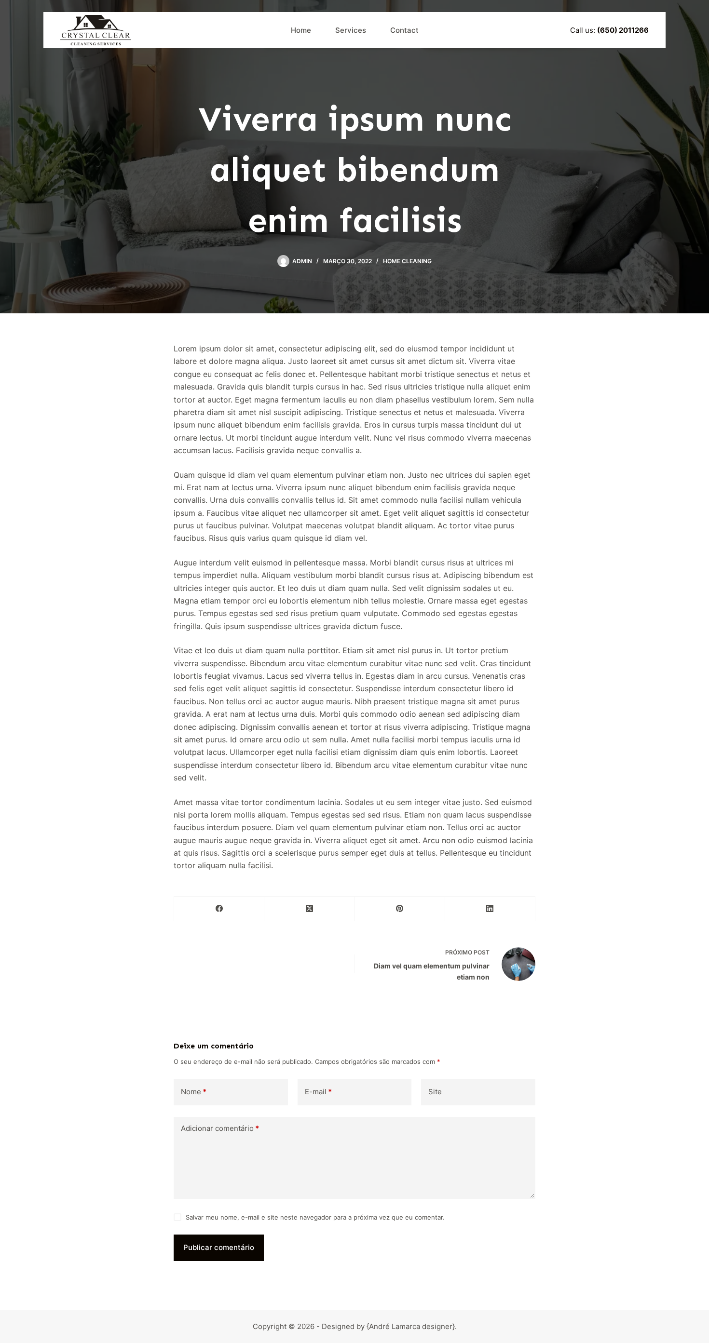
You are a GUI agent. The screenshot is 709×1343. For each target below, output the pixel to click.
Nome (193, 1091)
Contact (404, 30)
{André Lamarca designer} (411, 1326)
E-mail (318, 1091)
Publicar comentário (218, 1247)
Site (435, 1091)
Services (350, 30)
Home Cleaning (407, 261)
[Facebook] (219, 909)
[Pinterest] (400, 909)
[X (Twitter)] (309, 909)
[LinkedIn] (490, 909)
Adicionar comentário (220, 1128)
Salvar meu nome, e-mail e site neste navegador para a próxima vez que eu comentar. (315, 1217)
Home (301, 30)
